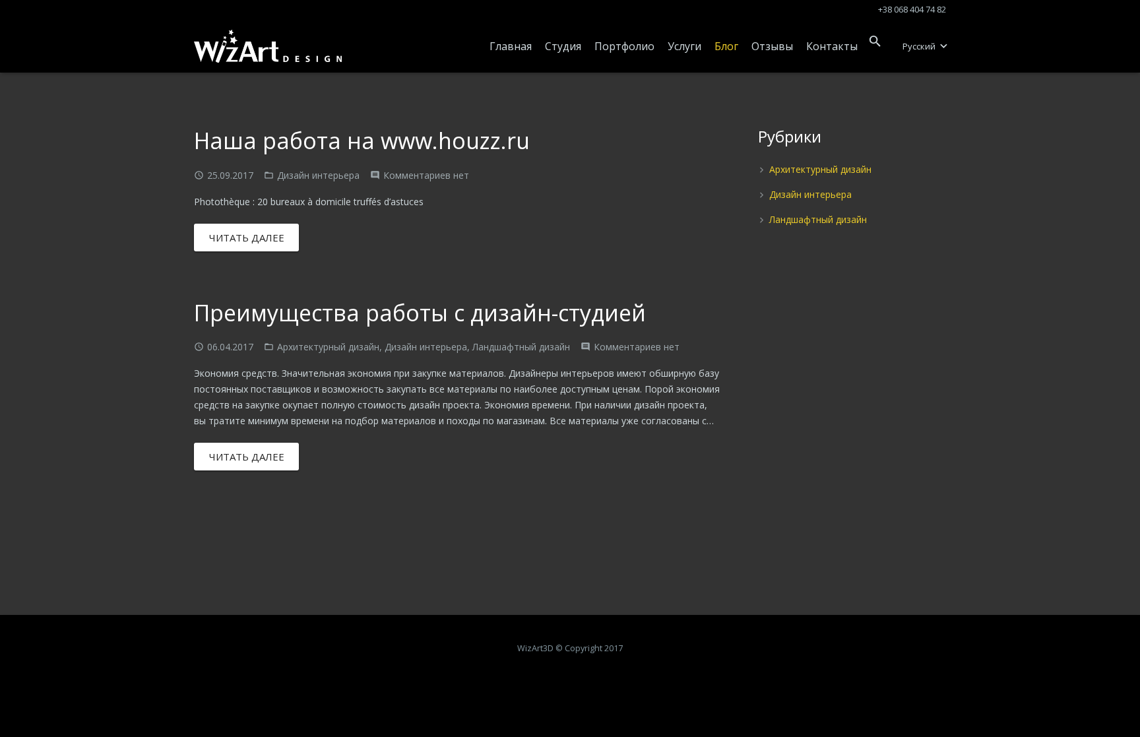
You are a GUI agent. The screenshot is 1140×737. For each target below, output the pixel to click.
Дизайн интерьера (318, 175)
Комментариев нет (426, 175)
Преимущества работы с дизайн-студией (420, 313)
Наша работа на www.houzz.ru (362, 140)
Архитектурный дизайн (328, 346)
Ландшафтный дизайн (521, 346)
